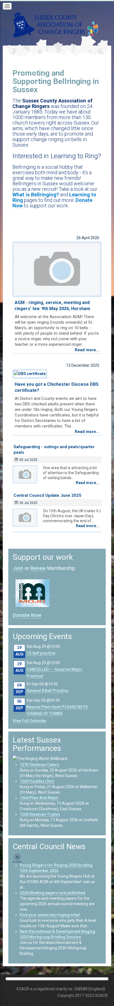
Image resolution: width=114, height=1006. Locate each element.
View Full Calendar (29, 721)
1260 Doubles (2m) (37, 781)
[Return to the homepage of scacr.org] (49, 24)
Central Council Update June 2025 (47, 495)
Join (18, 568)
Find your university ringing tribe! (50, 915)
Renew (38, 568)
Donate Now (27, 615)
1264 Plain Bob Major (39, 798)
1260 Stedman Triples (40, 814)
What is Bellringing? (35, 194)
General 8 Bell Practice (47, 690)
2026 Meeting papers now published (52, 893)
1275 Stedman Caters (39, 764)
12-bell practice (41, 653)
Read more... (87, 349)
